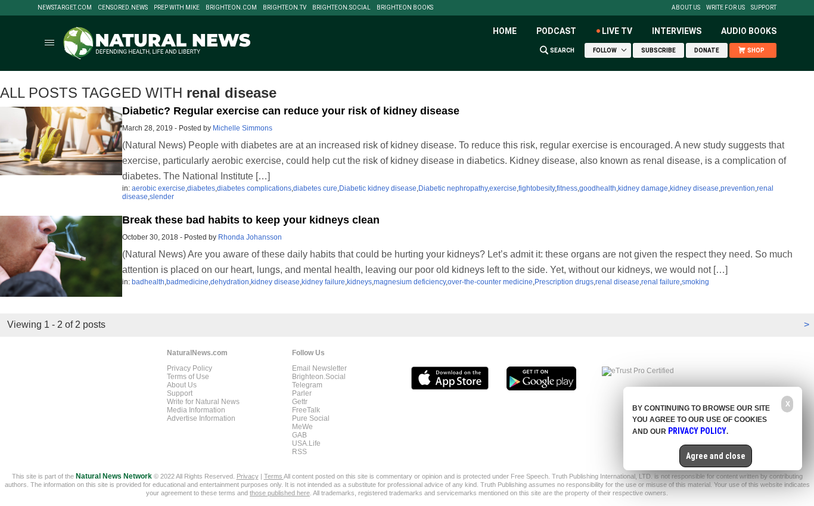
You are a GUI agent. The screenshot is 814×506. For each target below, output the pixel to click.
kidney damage (643, 188)
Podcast (556, 31)
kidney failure (323, 282)
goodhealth (597, 188)
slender (162, 197)
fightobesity (536, 188)
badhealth (148, 282)
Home (505, 31)
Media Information (196, 410)
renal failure (660, 282)
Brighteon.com (231, 8)
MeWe (302, 427)
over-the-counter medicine (490, 282)
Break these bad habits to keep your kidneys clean (251, 220)
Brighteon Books (405, 8)
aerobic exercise (158, 188)
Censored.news (123, 8)
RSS (299, 452)
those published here (280, 492)
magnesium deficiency (410, 282)
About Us (686, 8)
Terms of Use (188, 376)
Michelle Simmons (242, 128)
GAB (299, 435)
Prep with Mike (177, 8)
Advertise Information (201, 418)
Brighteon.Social (341, 8)
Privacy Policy (189, 368)
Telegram (307, 385)
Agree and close (715, 456)
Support (763, 8)
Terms (274, 476)
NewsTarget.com (65, 8)
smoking (695, 282)
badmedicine (187, 282)
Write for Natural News (203, 402)
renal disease (617, 282)
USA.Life (306, 443)
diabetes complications (254, 188)
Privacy (248, 476)
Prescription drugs (564, 282)
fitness (567, 188)
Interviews (676, 31)
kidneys (359, 282)
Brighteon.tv (284, 8)
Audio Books (748, 31)
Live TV (617, 31)
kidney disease (694, 188)
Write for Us (725, 8)
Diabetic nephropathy (452, 188)
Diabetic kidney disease (378, 188)
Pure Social (311, 418)
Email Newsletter (319, 368)
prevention (737, 188)
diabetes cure (315, 188)
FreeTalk (306, 410)
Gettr (299, 402)
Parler (302, 393)
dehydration (229, 282)
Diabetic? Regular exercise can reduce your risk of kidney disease (290, 111)
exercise (503, 188)
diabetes (201, 188)
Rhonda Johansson (250, 237)
